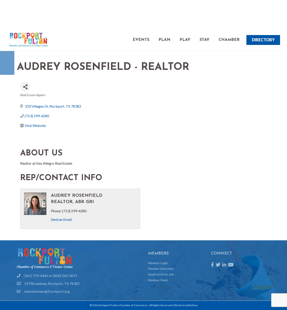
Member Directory (161, 268)
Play (185, 40)
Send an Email (61, 219)
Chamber (229, 40)
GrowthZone (190, 305)
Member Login (158, 263)
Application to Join (161, 274)
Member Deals (158, 280)
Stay (204, 40)
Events (141, 40)
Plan (164, 40)
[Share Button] (25, 87)
